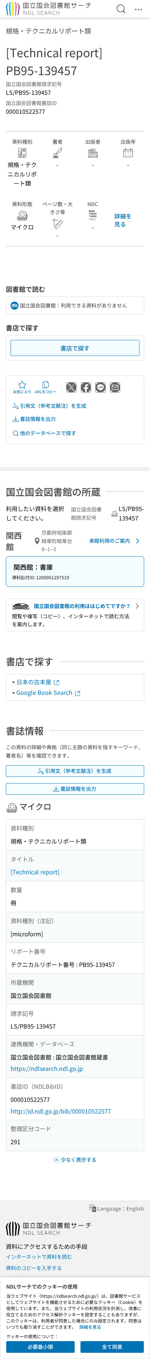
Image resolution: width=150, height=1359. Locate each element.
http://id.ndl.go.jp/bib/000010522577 (61, 1111)
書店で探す (75, 348)
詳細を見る (123, 220)
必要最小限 (40, 1346)
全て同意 (112, 1346)
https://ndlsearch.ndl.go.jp (47, 1068)
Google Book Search (45, 692)
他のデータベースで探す (48, 433)
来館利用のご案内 (109, 540)
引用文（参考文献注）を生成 (53, 405)
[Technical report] (35, 871)
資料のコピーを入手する (34, 1267)
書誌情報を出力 (38, 418)
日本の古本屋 (34, 681)
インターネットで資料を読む (39, 1256)
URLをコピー (45, 391)
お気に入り (22, 391)
